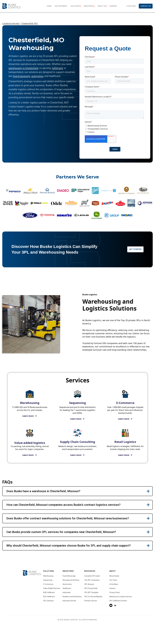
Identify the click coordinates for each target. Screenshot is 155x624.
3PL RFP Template (91, 592)
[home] (11, 6)
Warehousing (48, 576)
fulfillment (57, 68)
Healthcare (67, 588)
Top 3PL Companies (92, 580)
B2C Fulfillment (49, 597)
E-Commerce (48, 584)
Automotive (67, 584)
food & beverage (21, 76)
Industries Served (69, 601)
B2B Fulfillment (49, 592)
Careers (113, 6)
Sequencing (47, 580)
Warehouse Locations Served (120, 597)
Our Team (113, 580)
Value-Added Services (51, 588)
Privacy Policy (114, 592)
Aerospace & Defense (71, 580)
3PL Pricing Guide (90, 588)
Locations (131, 6)
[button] (75, 6)
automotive (37, 76)
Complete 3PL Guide (92, 576)
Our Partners (61, 6)
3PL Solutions (48, 601)
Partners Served (90, 601)
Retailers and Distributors (72, 597)
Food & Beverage (69, 576)
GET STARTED (135, 249)
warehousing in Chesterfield (23, 68)
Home (49, 6)
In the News (113, 584)
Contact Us (146, 6)
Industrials (66, 592)
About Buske (114, 576)
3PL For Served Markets (93, 597)
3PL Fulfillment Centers (118, 601)
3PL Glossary (89, 584)
